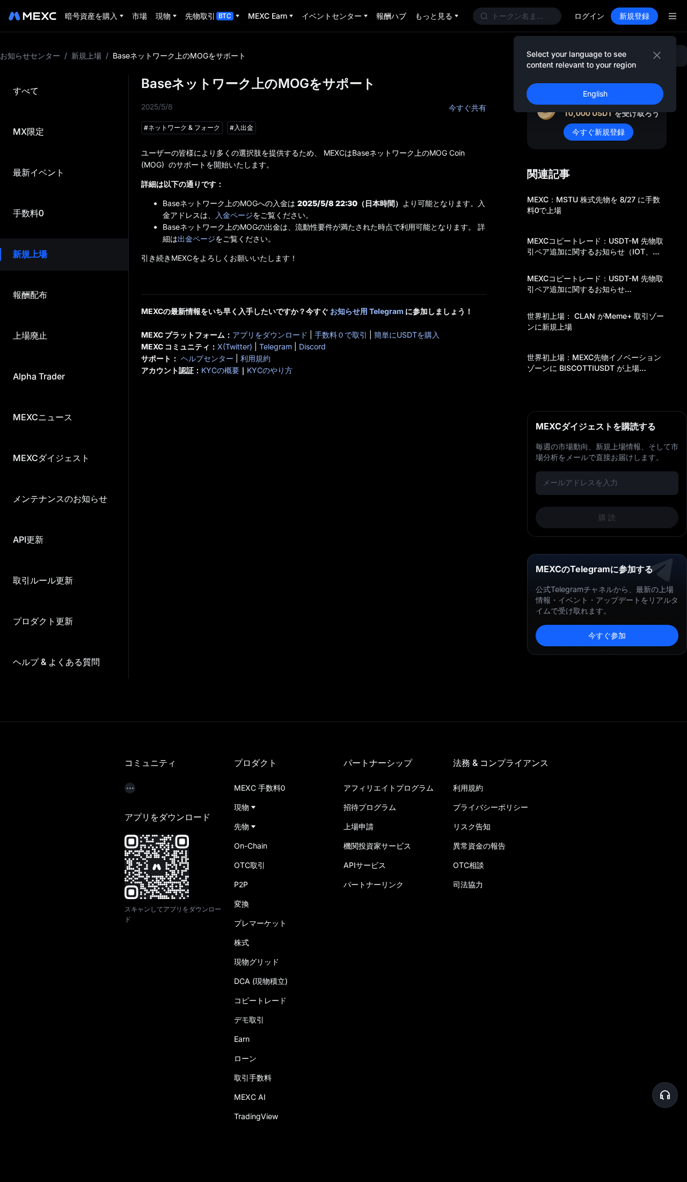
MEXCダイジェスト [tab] (51, 458)
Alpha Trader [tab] (39, 376)
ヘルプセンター (207, 358)
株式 (241, 942)
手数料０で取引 (341, 334)
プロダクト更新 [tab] (43, 621)
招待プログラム (370, 807)
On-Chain (250, 845)
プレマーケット (260, 923)
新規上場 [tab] (30, 254)
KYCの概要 (220, 370)
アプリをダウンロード (270, 334)
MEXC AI (250, 1096)
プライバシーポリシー (490, 807)
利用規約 (255, 358)
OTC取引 (249, 865)
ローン (245, 1058)
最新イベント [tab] (38, 172)
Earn (242, 1039)
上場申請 (359, 826)
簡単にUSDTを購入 (407, 334)
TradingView (256, 1116)
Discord (312, 346)
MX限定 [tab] (28, 131)
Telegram (275, 346)
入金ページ (234, 215)
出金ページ (196, 238)
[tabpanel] (407, 365)
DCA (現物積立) (261, 981)
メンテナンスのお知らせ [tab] (60, 498)
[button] (665, 1095)
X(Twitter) (234, 346)
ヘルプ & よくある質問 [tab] (56, 661)
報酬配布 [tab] (30, 294)
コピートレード (260, 1000)
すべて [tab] (26, 90)
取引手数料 (253, 1077)
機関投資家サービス (377, 845)
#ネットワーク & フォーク (182, 127)
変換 (241, 903)
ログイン (589, 15)
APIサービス (365, 865)
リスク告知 (472, 826)
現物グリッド (256, 961)
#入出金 (241, 127)
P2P (241, 884)
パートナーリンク (374, 884)
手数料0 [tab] (28, 213)
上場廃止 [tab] (30, 335)
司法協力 (468, 884)
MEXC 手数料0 (259, 787)
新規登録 (634, 15)
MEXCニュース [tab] (42, 417)
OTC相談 (468, 865)
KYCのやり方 (270, 370)
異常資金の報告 (479, 845)
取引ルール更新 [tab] (43, 580)
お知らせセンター (30, 55)
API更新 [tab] (28, 539)
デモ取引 (249, 1019)
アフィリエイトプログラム (389, 787)
